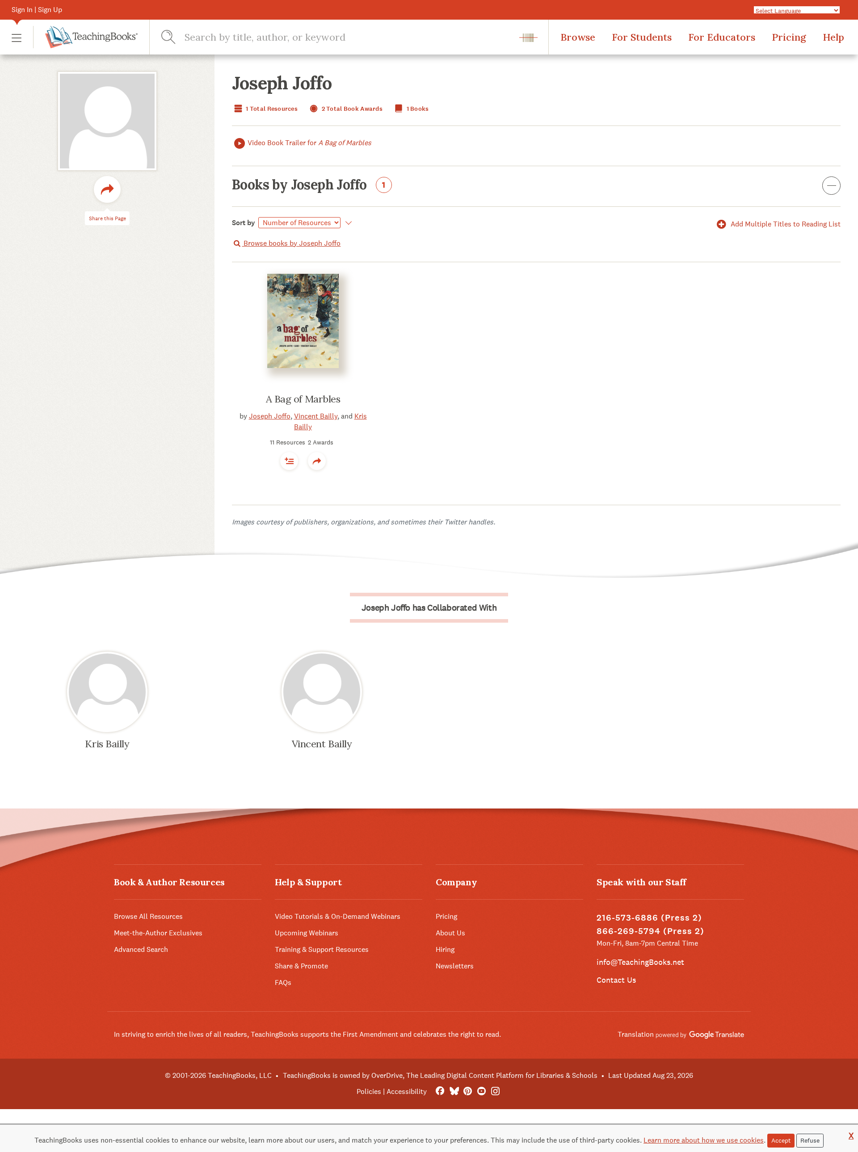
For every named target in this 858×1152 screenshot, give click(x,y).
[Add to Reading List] (289, 461)
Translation (637, 1034)
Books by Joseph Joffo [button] (309, 185)
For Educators (721, 37)
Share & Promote (301, 966)
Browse (577, 37)
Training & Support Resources (322, 949)
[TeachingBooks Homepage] (85, 37)
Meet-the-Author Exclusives (158, 933)
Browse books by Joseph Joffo (291, 243)
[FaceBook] (440, 1091)
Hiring (445, 949)
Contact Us (616, 980)
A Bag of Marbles (303, 399)
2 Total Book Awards (351, 109)
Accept (781, 1140)
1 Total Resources (271, 109)
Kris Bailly (107, 743)
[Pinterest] (468, 1091)
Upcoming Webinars (306, 933)
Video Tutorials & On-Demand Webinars (337, 916)
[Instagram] (495, 1091)
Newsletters (455, 966)
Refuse (810, 1140)
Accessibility (407, 1091)
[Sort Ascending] (347, 223)
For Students (642, 37)
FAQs (283, 982)
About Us (450, 933)
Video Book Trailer (309, 142)
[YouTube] (481, 1091)
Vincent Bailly (315, 416)
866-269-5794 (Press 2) (650, 931)
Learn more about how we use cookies (704, 1140)
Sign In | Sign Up (37, 9)
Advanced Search (141, 949)
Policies (369, 1091)
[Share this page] (107, 189)
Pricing (789, 37)
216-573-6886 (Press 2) (649, 918)
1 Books (417, 109)
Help (833, 37)
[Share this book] (317, 461)
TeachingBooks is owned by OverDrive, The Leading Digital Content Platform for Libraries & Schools (440, 1075)
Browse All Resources (148, 916)
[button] (16, 37)
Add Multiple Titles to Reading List (785, 224)
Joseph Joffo (269, 416)
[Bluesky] (454, 1091)
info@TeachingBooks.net (640, 962)
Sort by (243, 222)
